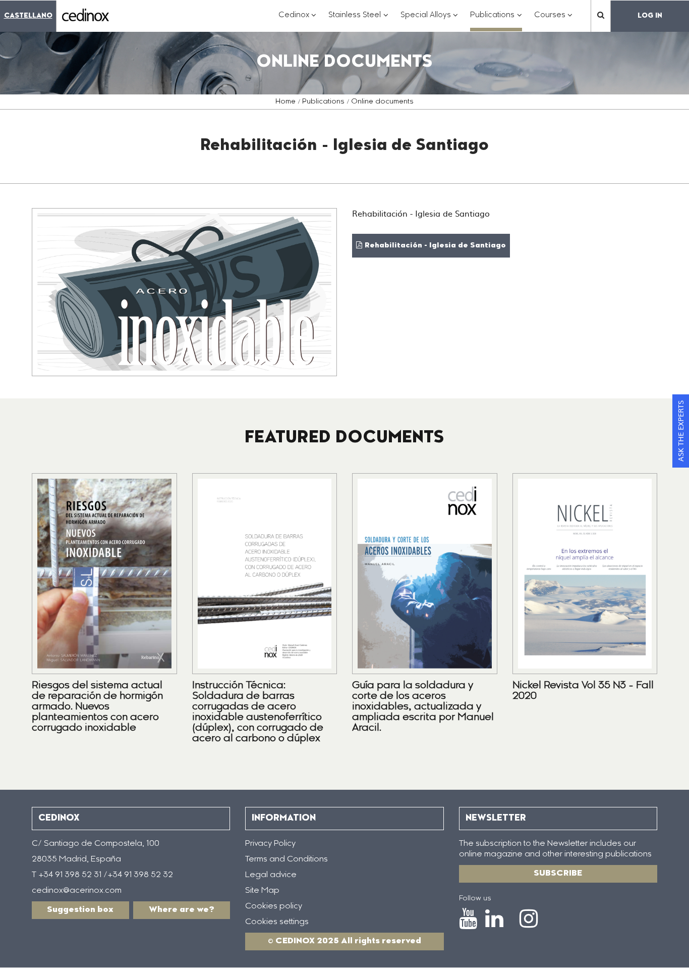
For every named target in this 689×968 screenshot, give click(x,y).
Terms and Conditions (286, 859)
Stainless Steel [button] (358, 20)
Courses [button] (553, 20)
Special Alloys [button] (429, 20)
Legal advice (271, 875)
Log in (650, 16)
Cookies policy (273, 906)
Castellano (28, 16)
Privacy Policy (270, 844)
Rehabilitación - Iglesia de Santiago (435, 245)
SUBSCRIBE (558, 874)
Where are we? (181, 910)
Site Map (262, 891)
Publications (323, 102)
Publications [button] (496, 20)
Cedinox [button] (297, 20)
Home (285, 102)
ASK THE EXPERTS (680, 431)
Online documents (382, 102)
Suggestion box (80, 910)
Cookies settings (277, 922)
